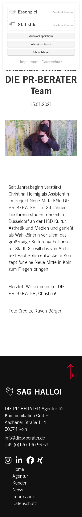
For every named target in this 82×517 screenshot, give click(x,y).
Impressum (23, 497)
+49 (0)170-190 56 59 (26, 445)
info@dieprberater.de (25, 438)
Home (18, 470)
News (17, 490)
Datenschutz (24, 504)
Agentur (20, 476)
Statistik (26, 25)
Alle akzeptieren (41, 44)
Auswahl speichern (41, 36)
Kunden (19, 483)
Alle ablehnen (41, 52)
